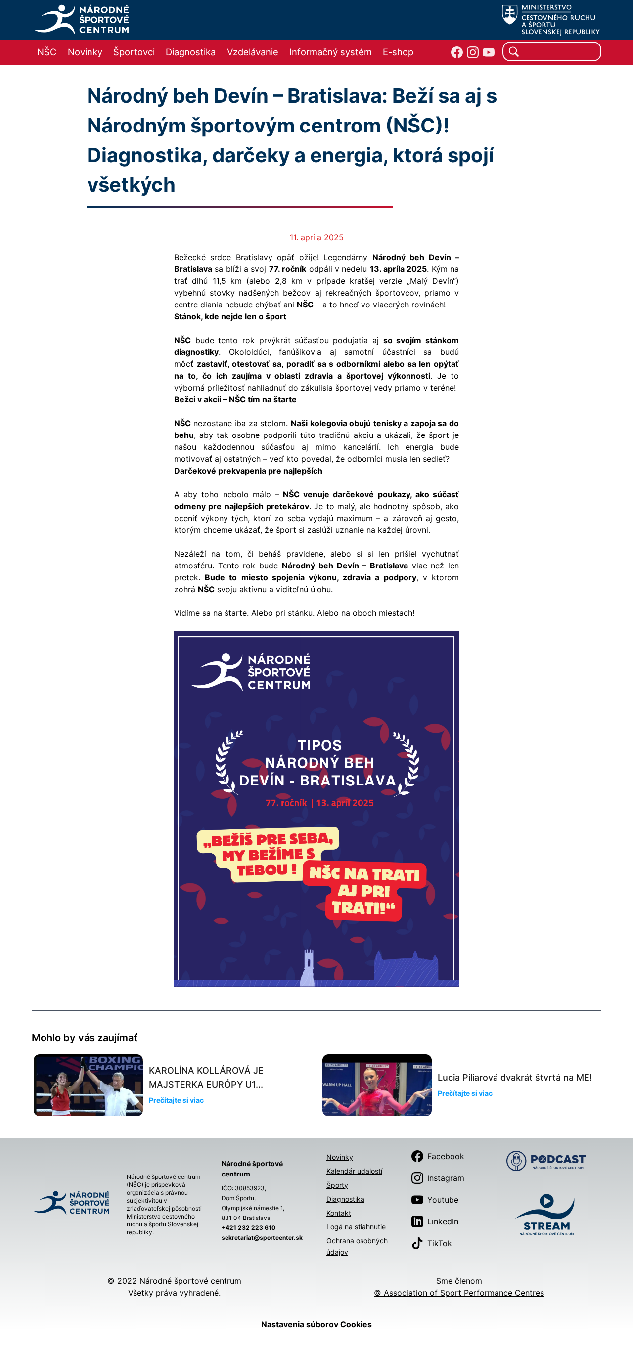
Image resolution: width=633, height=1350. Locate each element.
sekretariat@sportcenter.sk (262, 1237)
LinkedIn (442, 1221)
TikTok (439, 1243)
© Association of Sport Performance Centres (459, 1293)
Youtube (442, 1200)
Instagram (445, 1178)
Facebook (445, 1156)
